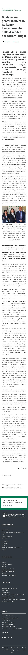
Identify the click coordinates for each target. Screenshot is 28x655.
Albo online (5, 590)
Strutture (4, 539)
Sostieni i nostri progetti (8, 601)
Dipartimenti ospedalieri (8, 571)
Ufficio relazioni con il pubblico (9, 575)
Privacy (4, 545)
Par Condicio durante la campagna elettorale (13, 599)
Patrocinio (4, 543)
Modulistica (5, 541)
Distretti (4, 567)
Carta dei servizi (6, 592)
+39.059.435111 (11, 622)
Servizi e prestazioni (7, 537)
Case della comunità (7, 564)
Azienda (4, 562)
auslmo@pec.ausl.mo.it (10, 627)
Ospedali (4, 573)
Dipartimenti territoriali (8, 569)
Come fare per (5, 530)
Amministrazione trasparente (9, 588)
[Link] (2, 637)
